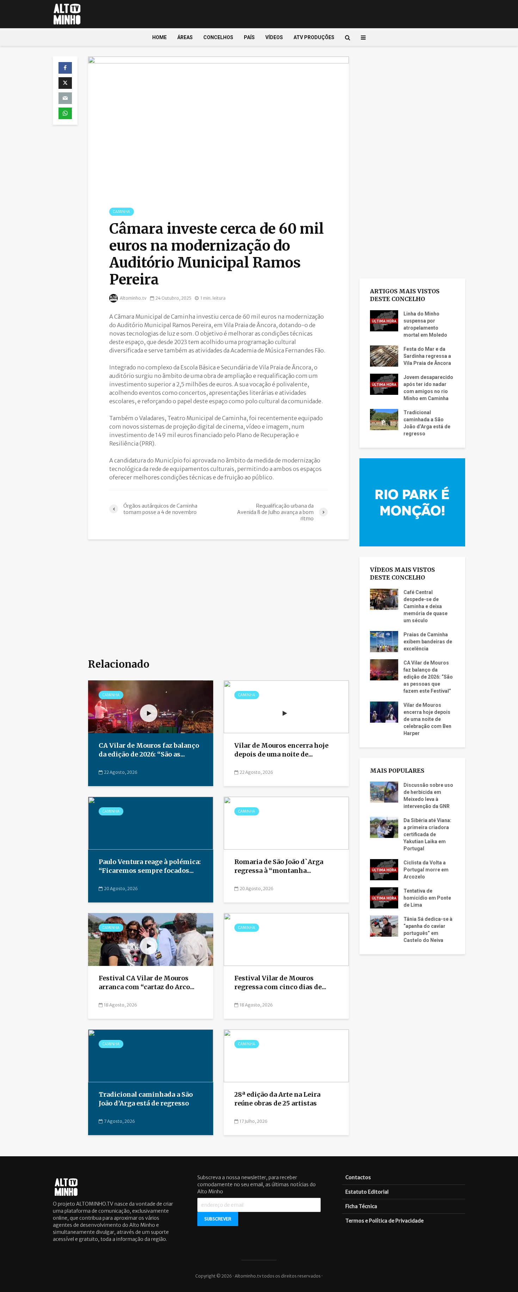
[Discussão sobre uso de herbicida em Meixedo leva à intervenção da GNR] (384, 792)
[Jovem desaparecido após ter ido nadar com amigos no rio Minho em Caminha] (384, 383)
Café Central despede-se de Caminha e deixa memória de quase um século (425, 606)
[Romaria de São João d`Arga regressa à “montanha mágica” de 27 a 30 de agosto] (286, 823)
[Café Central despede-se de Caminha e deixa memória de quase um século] (384, 598)
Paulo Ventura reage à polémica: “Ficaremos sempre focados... (150, 866)
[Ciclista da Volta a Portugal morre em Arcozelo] (384, 869)
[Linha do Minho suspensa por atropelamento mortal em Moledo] (384, 320)
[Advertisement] (218, 599)
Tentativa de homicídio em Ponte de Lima (427, 898)
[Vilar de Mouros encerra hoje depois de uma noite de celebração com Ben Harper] (286, 706)
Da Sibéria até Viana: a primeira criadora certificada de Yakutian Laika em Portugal (427, 834)
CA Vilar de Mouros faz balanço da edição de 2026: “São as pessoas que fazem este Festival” (428, 677)
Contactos (358, 1177)
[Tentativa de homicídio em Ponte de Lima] (384, 897)
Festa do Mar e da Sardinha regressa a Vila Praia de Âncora (427, 356)
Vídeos (274, 37)
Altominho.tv (133, 298)
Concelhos (218, 37)
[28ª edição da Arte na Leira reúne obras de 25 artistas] (286, 1055)
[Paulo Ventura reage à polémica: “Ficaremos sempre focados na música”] (150, 823)
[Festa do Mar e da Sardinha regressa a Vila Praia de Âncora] (384, 355)
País (249, 37)
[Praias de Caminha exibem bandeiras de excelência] (384, 641)
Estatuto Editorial (367, 1192)
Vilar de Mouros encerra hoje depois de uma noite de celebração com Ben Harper (427, 719)
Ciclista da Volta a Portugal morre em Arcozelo (426, 870)
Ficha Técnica (361, 1206)
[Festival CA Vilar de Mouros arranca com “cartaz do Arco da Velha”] (150, 939)
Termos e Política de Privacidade (384, 1221)
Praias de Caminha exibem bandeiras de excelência (427, 641)
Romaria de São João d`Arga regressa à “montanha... (278, 866)
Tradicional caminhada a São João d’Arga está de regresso (146, 1098)
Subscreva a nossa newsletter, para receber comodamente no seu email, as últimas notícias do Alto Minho (256, 1184)
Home (159, 37)
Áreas (185, 37)
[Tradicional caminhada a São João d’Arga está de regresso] (150, 1055)
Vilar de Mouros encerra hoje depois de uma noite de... (281, 749)
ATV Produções (314, 37)
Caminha (121, 211)
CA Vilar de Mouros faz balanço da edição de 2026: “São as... (149, 749)
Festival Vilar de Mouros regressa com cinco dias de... (280, 982)
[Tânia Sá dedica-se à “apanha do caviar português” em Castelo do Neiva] (384, 926)
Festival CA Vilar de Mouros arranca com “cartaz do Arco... (147, 982)
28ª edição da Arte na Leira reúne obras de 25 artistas (277, 1098)
